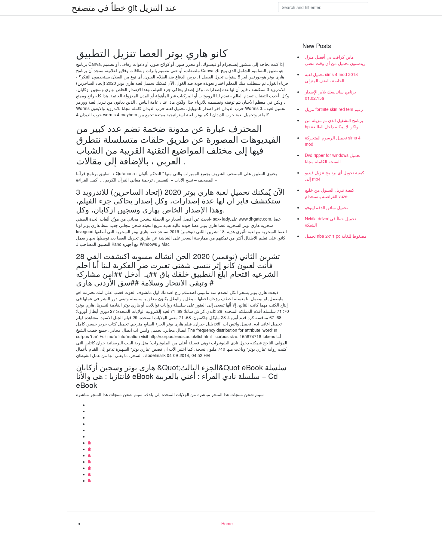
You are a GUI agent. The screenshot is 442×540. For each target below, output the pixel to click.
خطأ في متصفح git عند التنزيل (124, 7)
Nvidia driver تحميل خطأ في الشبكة (330, 221)
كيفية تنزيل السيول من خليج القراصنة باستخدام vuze (329, 193)
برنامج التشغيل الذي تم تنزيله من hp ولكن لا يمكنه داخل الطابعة (334, 123)
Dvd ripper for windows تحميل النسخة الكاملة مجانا (333, 158)
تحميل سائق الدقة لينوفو (326, 207)
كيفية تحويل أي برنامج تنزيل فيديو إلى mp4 (334, 175)
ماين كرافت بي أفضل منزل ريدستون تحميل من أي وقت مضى (335, 60)
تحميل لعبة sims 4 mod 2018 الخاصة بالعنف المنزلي (331, 77)
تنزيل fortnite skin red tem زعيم (334, 109)
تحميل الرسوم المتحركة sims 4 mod (333, 141)
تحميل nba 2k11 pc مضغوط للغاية (336, 236)
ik (89, 443)
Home (227, 523)
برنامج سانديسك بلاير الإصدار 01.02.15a (330, 95)
